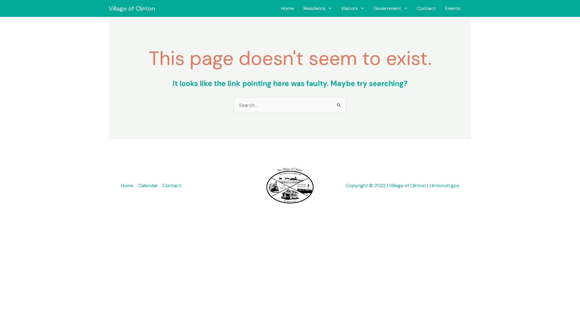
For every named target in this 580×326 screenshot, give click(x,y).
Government (387, 8)
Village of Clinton (132, 8)
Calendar (148, 185)
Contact (426, 8)
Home (287, 8)
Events (452, 8)
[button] (328, 8)
